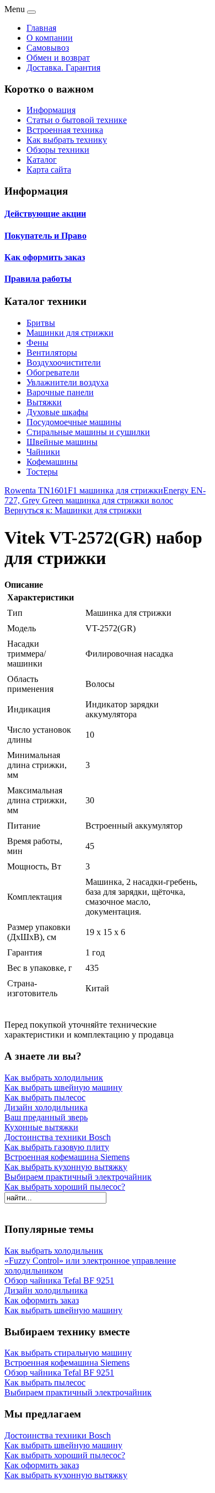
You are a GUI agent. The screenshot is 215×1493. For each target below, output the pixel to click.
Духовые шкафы (57, 412)
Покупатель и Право (45, 235)
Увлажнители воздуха (67, 382)
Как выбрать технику (66, 139)
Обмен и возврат (58, 57)
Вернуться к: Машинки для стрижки (73, 510)
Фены (37, 342)
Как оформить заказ (44, 257)
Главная (41, 28)
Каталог (41, 159)
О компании (49, 37)
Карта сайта (48, 169)
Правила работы (38, 278)
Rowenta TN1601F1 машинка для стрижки (83, 490)
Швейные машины (62, 442)
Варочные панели (60, 392)
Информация (51, 110)
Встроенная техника (64, 130)
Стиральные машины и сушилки (88, 432)
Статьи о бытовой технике (76, 120)
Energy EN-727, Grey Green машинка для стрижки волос (105, 495)
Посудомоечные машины (73, 422)
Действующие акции (45, 213)
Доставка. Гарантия (63, 67)
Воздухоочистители (63, 362)
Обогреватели (52, 372)
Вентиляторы (51, 352)
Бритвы (40, 322)
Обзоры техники (57, 149)
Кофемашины (52, 461)
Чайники (43, 452)
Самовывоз (47, 47)
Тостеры (42, 471)
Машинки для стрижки (70, 332)
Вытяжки (44, 402)
